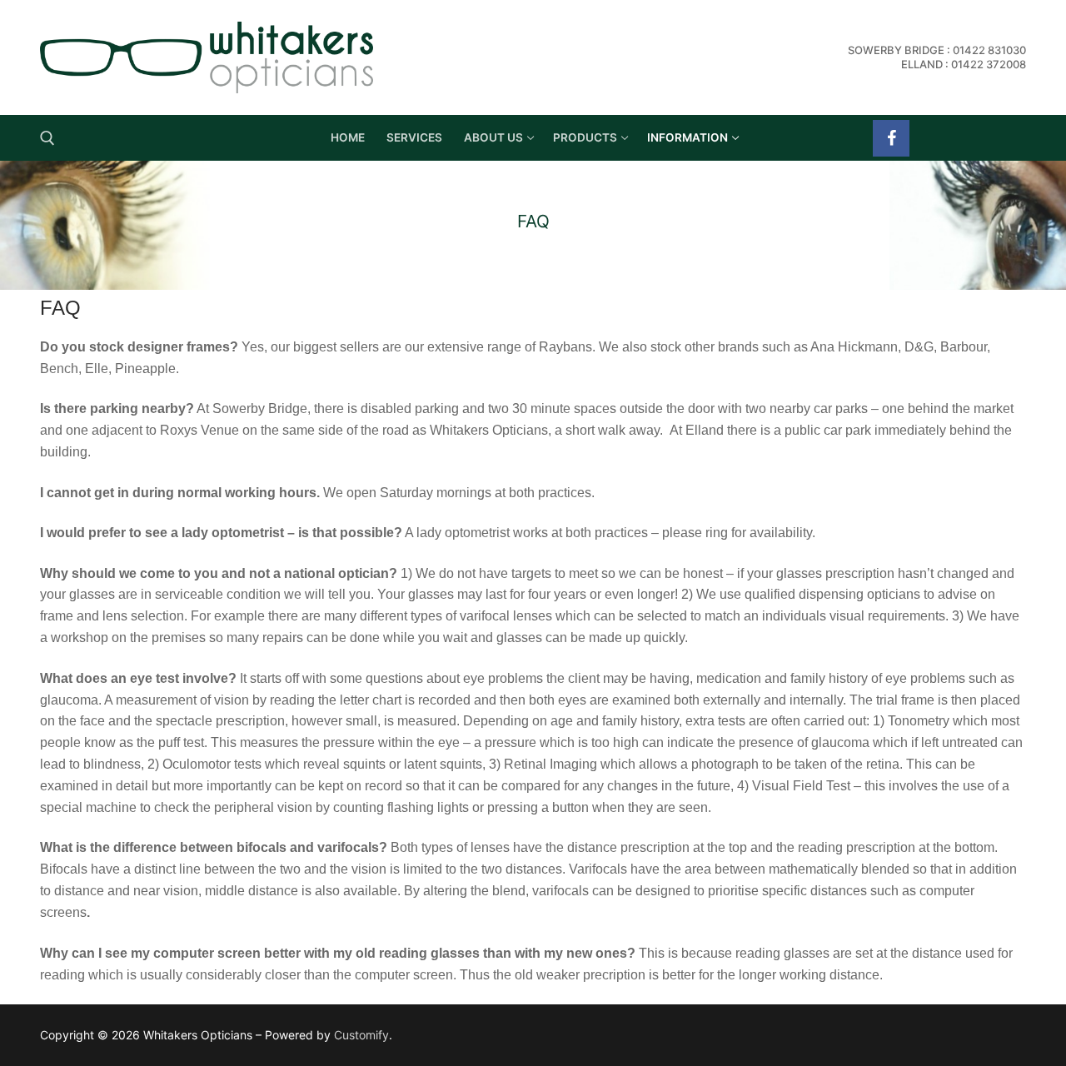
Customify (361, 1035)
